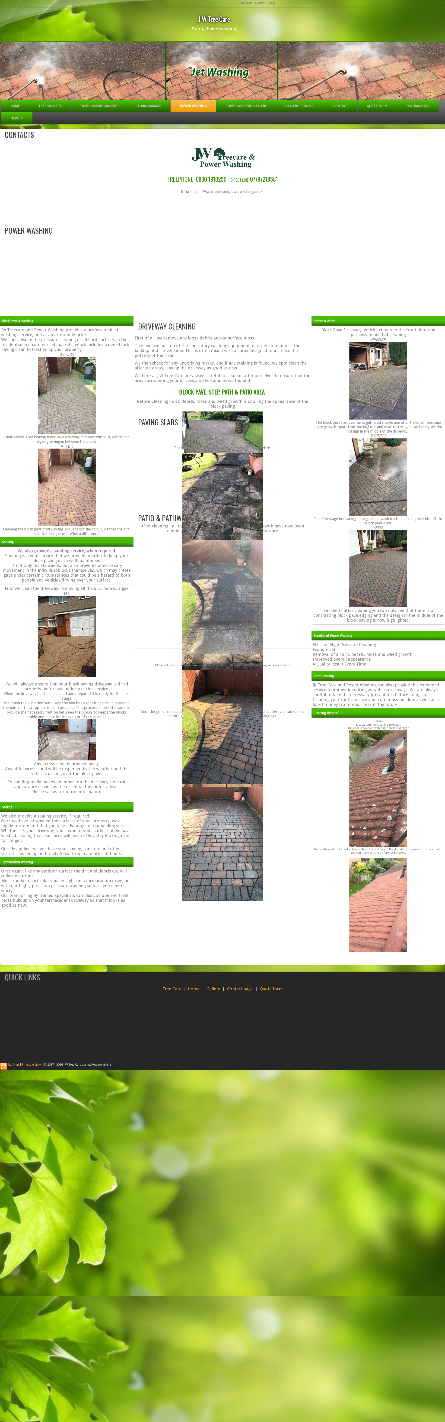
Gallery (213, 988)
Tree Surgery (49, 106)
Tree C (168, 988)
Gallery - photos (300, 106)
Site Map (13, 1064)
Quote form (377, 106)
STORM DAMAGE (148, 106)
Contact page (240, 988)
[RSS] (3, 1066)
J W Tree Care (214, 19)
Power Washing (193, 106)
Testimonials (417, 106)
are (178, 988)
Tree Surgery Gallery (98, 106)
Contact (340, 106)
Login (271, 2)
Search (259, 2)
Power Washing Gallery (246, 106)
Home (15, 106)
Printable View (31, 1064)
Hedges (17, 118)
